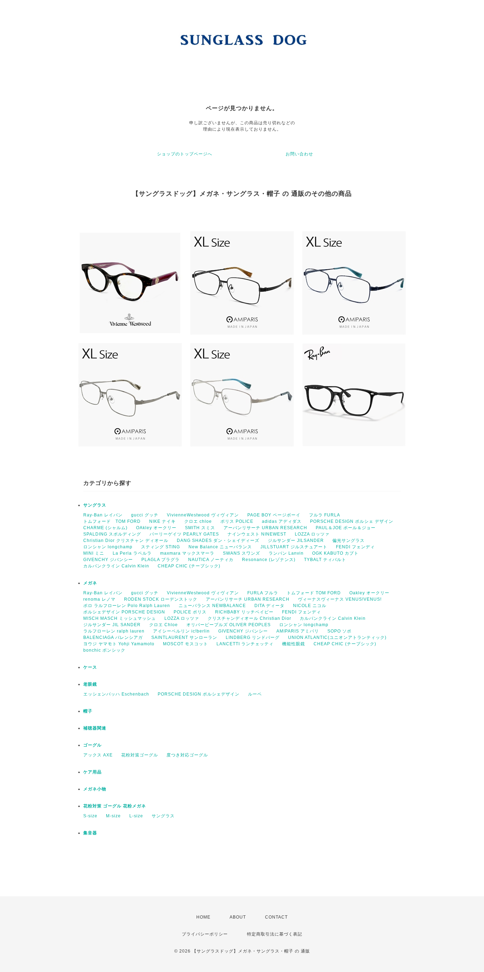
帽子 (87, 711)
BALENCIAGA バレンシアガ (113, 637)
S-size (90, 815)
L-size (136, 815)
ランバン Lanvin (286, 553)
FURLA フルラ (262, 592)
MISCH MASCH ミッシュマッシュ (119, 618)
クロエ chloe (198, 521)
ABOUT (238, 917)
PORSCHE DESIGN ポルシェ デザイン (351, 521)
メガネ (90, 583)
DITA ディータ (269, 605)
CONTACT (276, 917)
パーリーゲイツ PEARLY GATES (184, 534)
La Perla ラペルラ (132, 553)
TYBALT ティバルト (325, 559)
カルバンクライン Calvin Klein (116, 566)
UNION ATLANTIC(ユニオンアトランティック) (337, 637)
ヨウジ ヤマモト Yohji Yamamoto (118, 643)
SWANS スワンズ (241, 553)
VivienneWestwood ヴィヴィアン (203, 515)
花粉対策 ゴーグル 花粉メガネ (114, 806)
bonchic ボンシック (104, 650)
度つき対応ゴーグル (187, 755)
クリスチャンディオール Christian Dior (249, 618)
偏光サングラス (348, 540)
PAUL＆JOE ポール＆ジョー (346, 527)
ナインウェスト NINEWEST (256, 534)
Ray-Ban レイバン (103, 515)
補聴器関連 (94, 728)
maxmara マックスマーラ (187, 553)
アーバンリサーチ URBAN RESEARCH (265, 527)
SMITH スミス (200, 527)
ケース (90, 667)
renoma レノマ (99, 599)
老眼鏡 (90, 684)
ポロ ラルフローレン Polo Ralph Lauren (126, 605)
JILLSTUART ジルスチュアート (293, 546)
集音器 (90, 832)
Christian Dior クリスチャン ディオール (125, 540)
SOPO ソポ (339, 631)
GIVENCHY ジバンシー (108, 559)
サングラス (94, 505)
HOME (203, 917)
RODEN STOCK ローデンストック (160, 599)
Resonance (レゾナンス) (269, 559)
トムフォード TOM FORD (112, 521)
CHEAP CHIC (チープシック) (189, 566)
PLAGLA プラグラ (160, 559)
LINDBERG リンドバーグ (253, 637)
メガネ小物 (94, 789)
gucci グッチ (144, 515)
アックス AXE (98, 755)
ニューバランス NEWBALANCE (212, 605)
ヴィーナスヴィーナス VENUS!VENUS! (340, 599)
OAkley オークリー (156, 527)
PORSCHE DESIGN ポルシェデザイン (199, 694)
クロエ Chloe (163, 624)
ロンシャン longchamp (108, 546)
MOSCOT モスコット (185, 643)
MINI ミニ (93, 553)
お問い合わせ (299, 153)
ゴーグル (92, 745)
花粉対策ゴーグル (139, 755)
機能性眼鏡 (293, 643)
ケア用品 (92, 772)
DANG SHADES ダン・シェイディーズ (218, 540)
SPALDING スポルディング (112, 534)
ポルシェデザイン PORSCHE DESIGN (124, 612)
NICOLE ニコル (309, 605)
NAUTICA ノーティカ (210, 559)
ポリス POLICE (236, 521)
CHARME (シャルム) (105, 527)
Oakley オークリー (369, 592)
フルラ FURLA (324, 515)
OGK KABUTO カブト (335, 553)
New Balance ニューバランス (220, 546)
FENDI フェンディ (355, 546)
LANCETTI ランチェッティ (245, 643)
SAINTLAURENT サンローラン (184, 637)
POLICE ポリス (190, 612)
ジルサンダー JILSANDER (296, 540)
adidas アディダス (282, 521)
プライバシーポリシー (205, 934)
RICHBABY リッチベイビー (244, 612)
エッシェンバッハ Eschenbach (116, 694)
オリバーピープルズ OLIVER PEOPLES (228, 624)
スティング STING (160, 546)
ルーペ (255, 694)
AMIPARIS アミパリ (297, 631)
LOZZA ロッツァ (312, 534)
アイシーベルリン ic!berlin (181, 631)
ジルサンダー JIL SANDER (112, 624)
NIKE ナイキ (162, 521)
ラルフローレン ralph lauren (114, 631)
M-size (113, 815)
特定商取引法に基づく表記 (274, 934)
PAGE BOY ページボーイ (273, 515)
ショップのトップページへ (184, 153)
